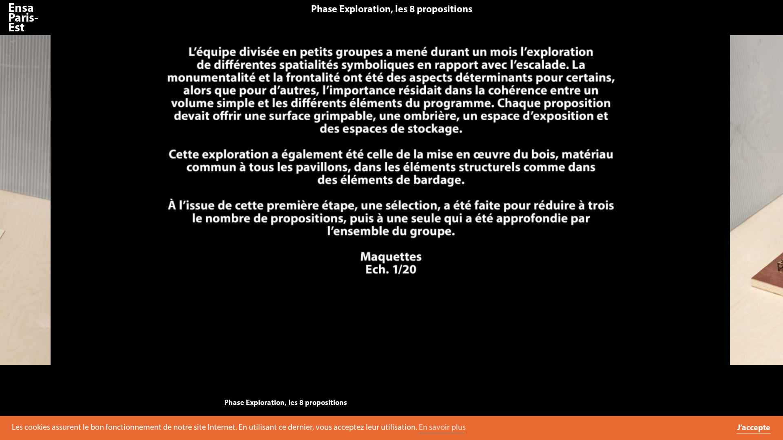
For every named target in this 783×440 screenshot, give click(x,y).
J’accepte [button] (753, 428)
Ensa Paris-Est (23, 18)
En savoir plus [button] (442, 428)
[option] (390, 204)
